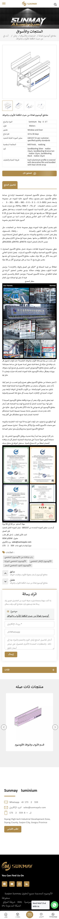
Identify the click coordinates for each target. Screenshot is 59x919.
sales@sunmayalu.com (21, 542)
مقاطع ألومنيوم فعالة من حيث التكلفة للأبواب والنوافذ (29, 616)
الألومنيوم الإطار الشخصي (40, 561)
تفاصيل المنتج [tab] (10, 185)
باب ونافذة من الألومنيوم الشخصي (19, 557)
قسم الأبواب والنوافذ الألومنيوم (29, 744)
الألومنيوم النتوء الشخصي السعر (18, 565)
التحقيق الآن (27, 173)
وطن (15, 36)
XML (19, 902)
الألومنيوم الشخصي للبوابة (15, 561)
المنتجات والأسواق (28, 36)
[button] (4, 727)
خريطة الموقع (9, 902)
